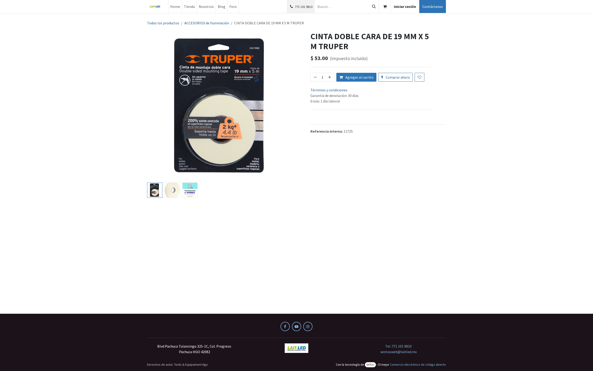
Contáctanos (432, 6)
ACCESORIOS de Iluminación (206, 23)
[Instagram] (307, 326)
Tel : (398, 346)
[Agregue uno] (330, 77)
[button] (154, 106)
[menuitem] (175, 6)
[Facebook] (285, 326)
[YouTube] (296, 326)
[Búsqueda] (374, 6)
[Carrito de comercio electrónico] (385, 6)
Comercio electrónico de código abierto (418, 364)
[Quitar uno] (315, 77)
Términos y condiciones (328, 90)
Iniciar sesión (405, 6)
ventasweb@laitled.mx (398, 351)
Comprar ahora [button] (397, 77)
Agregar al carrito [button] (359, 77)
